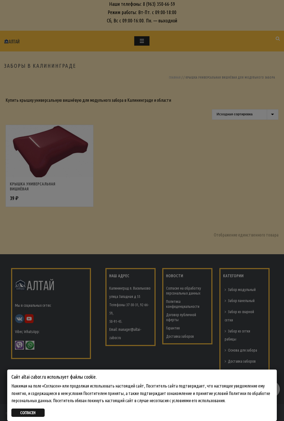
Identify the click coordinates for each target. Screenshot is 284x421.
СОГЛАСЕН (28, 412)
